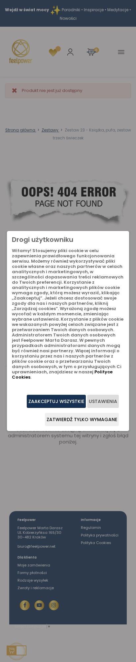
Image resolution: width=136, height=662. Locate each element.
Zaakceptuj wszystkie (56, 401)
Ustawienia (103, 401)
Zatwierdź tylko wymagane (82, 419)
